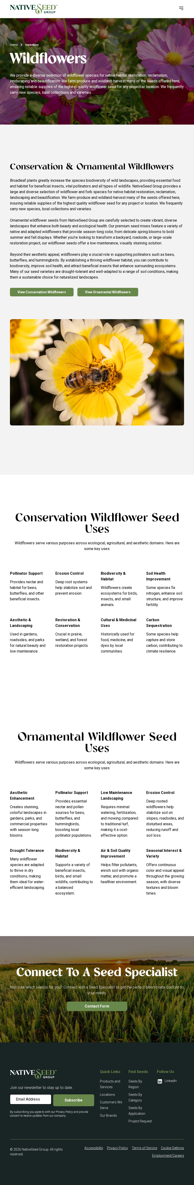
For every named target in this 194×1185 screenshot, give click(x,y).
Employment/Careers (168, 1155)
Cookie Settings (172, 1148)
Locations (107, 1094)
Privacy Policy (117, 1148)
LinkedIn (171, 1081)
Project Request (140, 1121)
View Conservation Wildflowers (42, 292)
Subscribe (74, 1100)
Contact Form (97, 1006)
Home (14, 45)
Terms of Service (144, 1148)
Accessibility (93, 1148)
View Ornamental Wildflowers (108, 292)
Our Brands (108, 1115)
